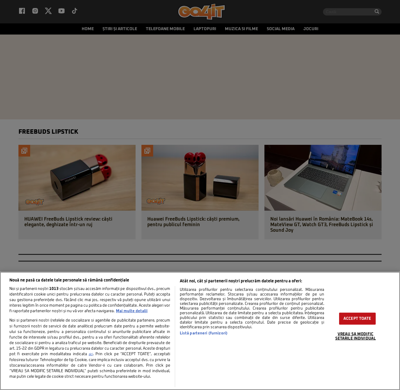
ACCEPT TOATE (357, 319)
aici (91, 354)
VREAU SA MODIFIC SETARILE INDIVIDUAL (355, 336)
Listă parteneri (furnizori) (204, 333)
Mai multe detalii (132, 311)
